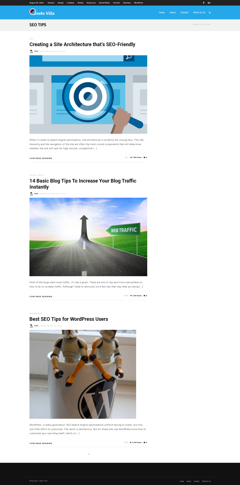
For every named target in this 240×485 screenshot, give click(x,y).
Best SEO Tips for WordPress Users (68, 319)
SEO (31, 39)
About (173, 12)
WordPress (138, 3)
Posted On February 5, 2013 (53, 194)
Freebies (70, 3)
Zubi (36, 51)
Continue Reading (40, 158)
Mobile (80, 3)
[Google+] (209, 3)
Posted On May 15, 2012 (50, 326)
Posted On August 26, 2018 (52, 51)
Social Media (104, 3)
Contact (184, 12)
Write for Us (199, 12)
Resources (91, 3)
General (51, 3)
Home (162, 12)
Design (61, 3)
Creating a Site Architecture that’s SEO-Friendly (82, 44)
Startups (127, 3)
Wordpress (35, 313)
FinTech (116, 3)
